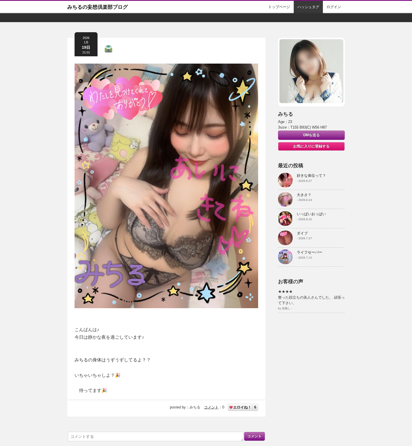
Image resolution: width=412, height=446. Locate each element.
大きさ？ (304, 195)
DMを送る (311, 135)
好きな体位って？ (311, 175)
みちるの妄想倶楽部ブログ (97, 7)
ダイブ (302, 233)
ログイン (334, 7)
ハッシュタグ (308, 7)
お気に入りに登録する (311, 146)
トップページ (279, 7)
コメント (211, 407)
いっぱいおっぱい (311, 214)
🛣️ (108, 48)
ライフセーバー (309, 252)
